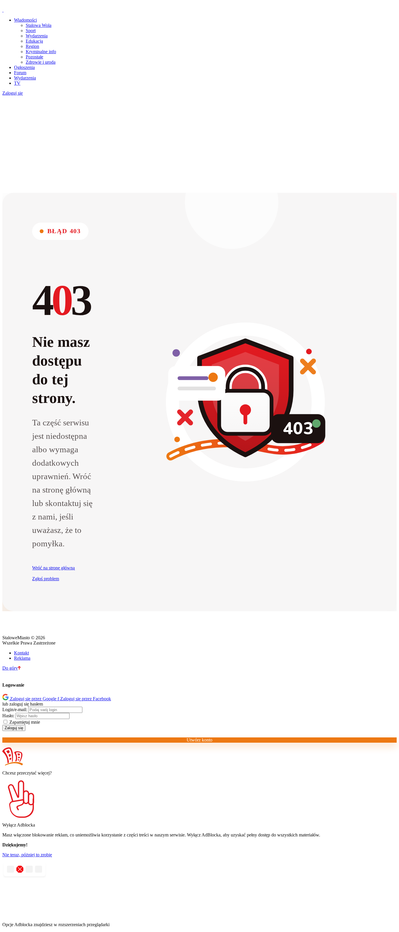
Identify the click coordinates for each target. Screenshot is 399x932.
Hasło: (8, 715)
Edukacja (34, 41)
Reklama (22, 658)
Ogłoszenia (24, 67)
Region (32, 46)
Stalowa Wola (38, 25)
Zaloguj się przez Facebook (84, 698)
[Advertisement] (199, 146)
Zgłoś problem (45, 578)
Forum (20, 72)
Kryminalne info (41, 51)
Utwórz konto (199, 739)
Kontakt (21, 652)
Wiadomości (25, 20)
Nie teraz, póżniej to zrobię (27, 854)
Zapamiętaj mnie (24, 722)
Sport (31, 30)
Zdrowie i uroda (40, 62)
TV (17, 83)
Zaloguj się (12, 93)
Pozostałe (34, 56)
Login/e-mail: (14, 709)
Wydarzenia (37, 35)
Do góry (10, 668)
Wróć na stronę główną (53, 567)
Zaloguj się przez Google (34, 698)
